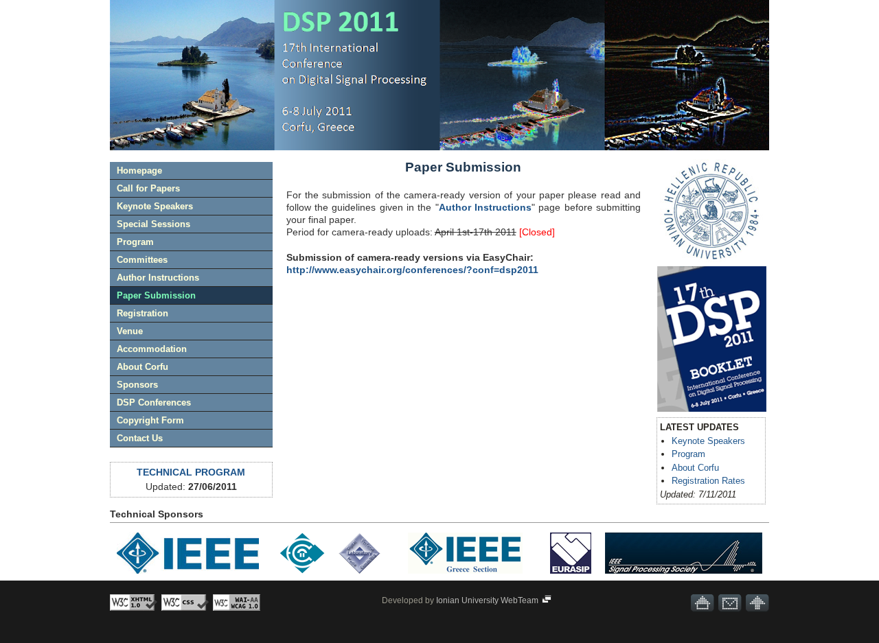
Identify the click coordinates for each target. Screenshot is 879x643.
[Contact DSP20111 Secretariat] (730, 603)
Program (135, 242)
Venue (130, 331)
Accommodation (152, 349)
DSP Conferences (154, 402)
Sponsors (137, 384)
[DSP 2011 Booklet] (711, 339)
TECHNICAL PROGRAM (191, 472)
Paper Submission (156, 295)
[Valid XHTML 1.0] (133, 602)
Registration (142, 313)
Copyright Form (150, 420)
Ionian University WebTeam (488, 600)
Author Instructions (158, 277)
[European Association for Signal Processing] (570, 576)
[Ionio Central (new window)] (711, 259)
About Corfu (142, 367)
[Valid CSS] (185, 602)
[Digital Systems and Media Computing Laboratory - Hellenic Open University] (359, 576)
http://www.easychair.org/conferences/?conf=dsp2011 (412, 269)
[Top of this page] (757, 603)
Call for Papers (148, 188)
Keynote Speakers (155, 206)
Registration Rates (708, 481)
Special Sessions (153, 224)
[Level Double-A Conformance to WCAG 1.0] (236, 602)
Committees (142, 260)
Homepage (139, 170)
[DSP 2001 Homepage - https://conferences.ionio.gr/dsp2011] (702, 603)
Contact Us (140, 438)
